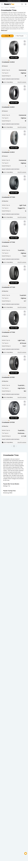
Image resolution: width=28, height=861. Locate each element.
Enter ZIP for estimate (22, 82)
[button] (9, 70)
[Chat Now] (25, 853)
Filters (6, 35)
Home (2, 7)
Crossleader (12, 7)
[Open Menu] (2, 4)
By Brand (7, 7)
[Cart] (25, 4)
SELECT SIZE (14, 57)
